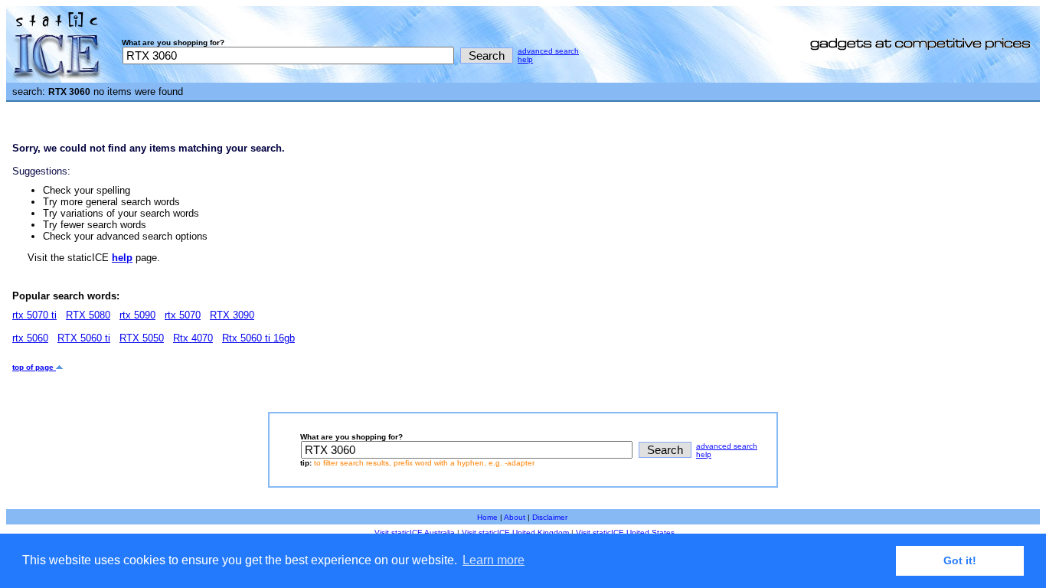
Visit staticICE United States (625, 532)
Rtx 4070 (193, 338)
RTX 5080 (88, 315)
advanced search (548, 51)
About (514, 517)
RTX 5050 (141, 338)
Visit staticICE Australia (414, 532)
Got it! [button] (959, 560)
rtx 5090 (137, 315)
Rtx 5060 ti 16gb (258, 338)
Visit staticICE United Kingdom (515, 532)
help (525, 59)
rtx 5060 (30, 338)
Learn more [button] (494, 560)
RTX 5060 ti (83, 338)
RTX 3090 (232, 315)
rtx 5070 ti (34, 315)
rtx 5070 (183, 315)
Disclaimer (549, 517)
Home (487, 517)
